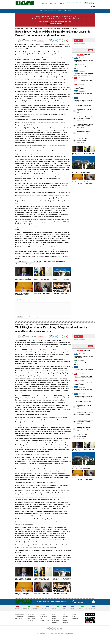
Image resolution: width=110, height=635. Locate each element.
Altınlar (54, 614)
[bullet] (35, 317)
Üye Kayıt (74, 616)
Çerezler (55, 633)
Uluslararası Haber (19, 28)
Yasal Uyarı (71, 633)
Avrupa (45, 10)
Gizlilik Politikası (49, 633)
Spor (47, 7)
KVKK (59, 633)
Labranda (32, 263)
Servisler (26, 7)
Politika (69, 10)
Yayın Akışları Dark (32, 616)
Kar (22, 563)
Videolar (67, 7)
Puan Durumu (55, 607)
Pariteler (71, 607)
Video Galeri (65, 616)
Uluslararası (38, 563)
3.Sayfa (40, 10)
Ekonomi (40, 7)
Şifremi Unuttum (76, 618)
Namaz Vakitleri (26, 607)
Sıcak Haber (65, 622)
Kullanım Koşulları (64, 633)
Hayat (64, 10)
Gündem (33, 7)
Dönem (17, 263)
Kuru (33, 563)
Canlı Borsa (42, 614)
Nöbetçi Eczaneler (32, 618)
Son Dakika (18, 7)
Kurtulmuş (27, 563)
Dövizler (54, 616)
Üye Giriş (74, 614)
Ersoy (23, 263)
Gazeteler (81, 7)
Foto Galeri (60, 7)
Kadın (52, 7)
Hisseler (64, 607)
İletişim (43, 633)
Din (55, 10)
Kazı (27, 263)
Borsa (17, 607)
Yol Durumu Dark (19, 616)
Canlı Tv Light (18, 618)
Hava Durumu (45, 607)
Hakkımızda (39, 633)
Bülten (51, 10)
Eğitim (59, 10)
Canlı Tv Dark (31, 614)
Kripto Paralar (90, 607)
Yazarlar (75, 7)
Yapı (38, 263)
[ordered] (33, 317)
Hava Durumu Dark (19, 614)
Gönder (20, 316)
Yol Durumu (80, 607)
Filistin (17, 563)
